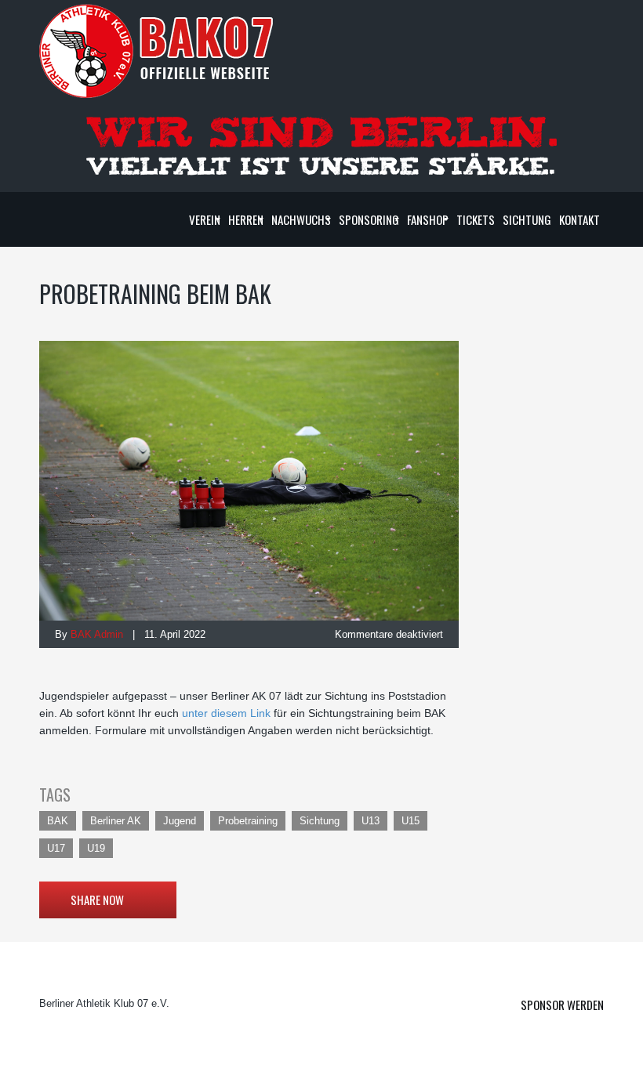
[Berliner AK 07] (156, 50)
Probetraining (248, 821)
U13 (370, 821)
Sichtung (320, 821)
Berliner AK (115, 821)
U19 (96, 848)
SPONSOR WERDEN (562, 1004)
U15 (410, 821)
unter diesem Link (226, 713)
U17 (56, 848)
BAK (57, 821)
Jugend (179, 821)
